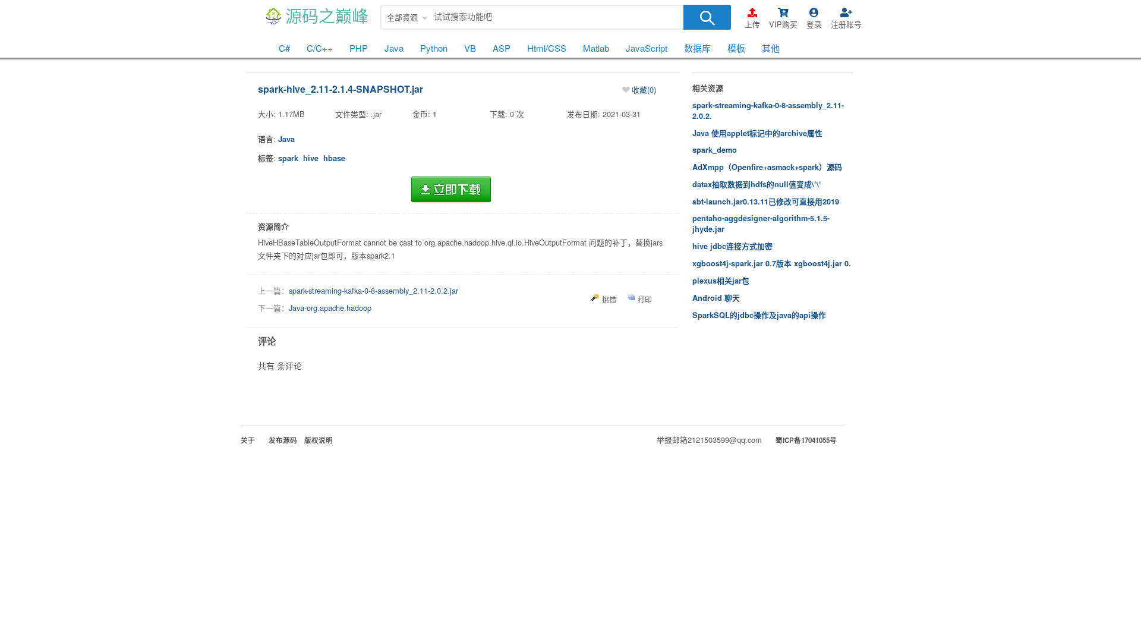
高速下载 (451, 190)
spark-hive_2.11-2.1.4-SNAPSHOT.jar (340, 89)
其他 (771, 48)
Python (433, 48)
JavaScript (646, 48)
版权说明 (318, 440)
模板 (736, 48)
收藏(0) (644, 89)
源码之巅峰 (326, 17)
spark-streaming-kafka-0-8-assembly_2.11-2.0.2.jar (373, 290)
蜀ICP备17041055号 (806, 440)
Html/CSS (546, 48)
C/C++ (320, 48)
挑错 (609, 299)
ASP (501, 48)
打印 (645, 299)
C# (284, 48)
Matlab (596, 48)
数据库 (697, 48)
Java (394, 48)
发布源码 (283, 440)
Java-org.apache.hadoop (330, 307)
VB (470, 48)
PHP (358, 48)
